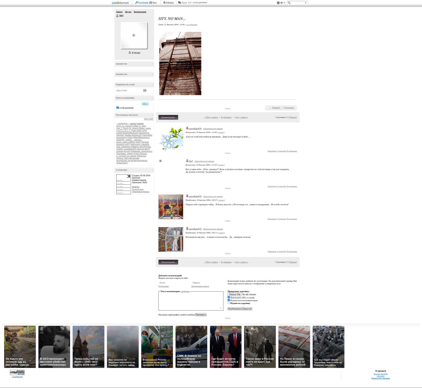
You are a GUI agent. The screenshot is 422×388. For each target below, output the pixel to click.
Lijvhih (119, 133)
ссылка (221, 132)
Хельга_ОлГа (122, 158)
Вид (282, 3)
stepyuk (140, 149)
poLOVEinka (145, 147)
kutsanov (120, 144)
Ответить (272, 151)
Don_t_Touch (122, 128)
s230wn (119, 149)
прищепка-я (122, 163)
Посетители (137, 189)
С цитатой (281, 151)
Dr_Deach (133, 128)
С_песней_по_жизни (126, 156)
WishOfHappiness (141, 137)
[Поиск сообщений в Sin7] (145, 103)
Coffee (135, 126)
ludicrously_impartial (140, 144)
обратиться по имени (213, 128)
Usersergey (121, 137)
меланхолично (140, 160)
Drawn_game (145, 128)
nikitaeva (135, 147)
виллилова (134, 158)
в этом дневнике (126, 108)
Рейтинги (170, 2)
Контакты (381, 376)
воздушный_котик (124, 160)
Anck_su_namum (124, 126)
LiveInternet (121, 3)
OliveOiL (120, 135)
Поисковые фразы (140, 192)
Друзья (128, 12)
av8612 (131, 142)
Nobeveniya (143, 133)
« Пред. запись (211, 117)
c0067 (138, 142)
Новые (293, 117)
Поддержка (278, 2)
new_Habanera (123, 147)
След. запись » (241, 117)
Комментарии (140, 12)
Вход (154, 2)
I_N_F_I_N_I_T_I (124, 130)
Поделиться (289, 107)
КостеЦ (127, 151)
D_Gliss (142, 126)
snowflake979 (130, 149)
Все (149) (148, 119)
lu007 (127, 144)
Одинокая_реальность (141, 151)
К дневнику (226, 117)
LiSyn (144, 130)
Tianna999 (147, 135)
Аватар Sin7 (133, 35)
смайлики (185, 291)
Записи (119, 12)
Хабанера (141, 156)
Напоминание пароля (200, 286)
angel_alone (122, 142)
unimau (119, 151)
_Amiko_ (129, 140)
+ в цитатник (191, 24)
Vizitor (130, 137)
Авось (184, 2)
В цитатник (292, 151)
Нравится (276, 107)
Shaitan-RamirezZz (133, 135)
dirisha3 (145, 142)
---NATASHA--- (122, 124)
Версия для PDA (381, 374)
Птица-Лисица (140, 154)
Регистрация (143, 2)
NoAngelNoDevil (130, 133)
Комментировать (168, 117)
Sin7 (117, 15)
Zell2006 (120, 140)
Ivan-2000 (136, 130)
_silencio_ (137, 140)
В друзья (136, 53)
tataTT (147, 149)
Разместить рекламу (381, 378)
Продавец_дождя (124, 154)
